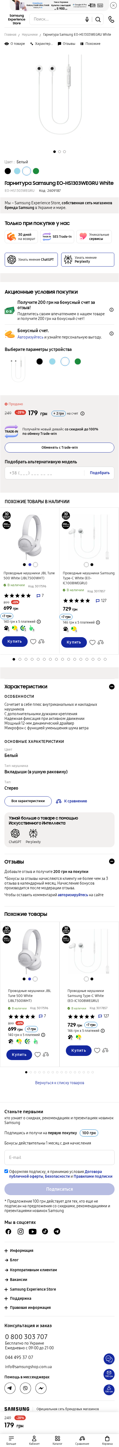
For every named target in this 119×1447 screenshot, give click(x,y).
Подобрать (100, 473)
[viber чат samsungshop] (25, 1388)
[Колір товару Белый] (27, 171)
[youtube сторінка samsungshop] (33, 1231)
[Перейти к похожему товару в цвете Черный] (24, 564)
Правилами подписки (93, 1176)
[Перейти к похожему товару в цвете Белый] (35, 564)
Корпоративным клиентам (33, 1270)
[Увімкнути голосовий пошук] (87, 19)
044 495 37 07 (19, 1357)
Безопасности (57, 1176)
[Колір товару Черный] (8, 171)
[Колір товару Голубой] (17, 171)
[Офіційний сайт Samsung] (16, 1409)
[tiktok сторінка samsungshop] (45, 1231)
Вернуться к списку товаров (59, 1083)
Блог (14, 1260)
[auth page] (34, 1440)
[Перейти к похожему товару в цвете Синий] (30, 564)
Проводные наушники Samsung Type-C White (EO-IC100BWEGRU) (89, 578)
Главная (10, 35)
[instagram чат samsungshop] (21, 1231)
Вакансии (18, 1279)
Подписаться (59, 1189)
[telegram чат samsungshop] (57, 1231)
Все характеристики (28, 801)
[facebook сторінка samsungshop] (40, 1388)
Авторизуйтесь (30, 337)
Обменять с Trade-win (60, 447)
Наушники (30, 35)
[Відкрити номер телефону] (111, 19)
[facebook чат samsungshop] (8, 1231)
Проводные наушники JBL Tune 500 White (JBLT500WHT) (29, 575)
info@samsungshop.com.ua (28, 1367)
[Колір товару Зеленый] (36, 171)
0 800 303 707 (26, 1337)
